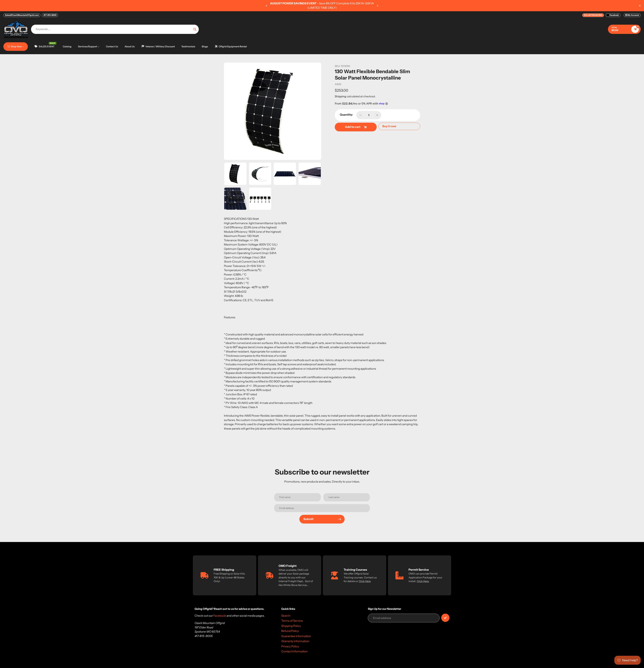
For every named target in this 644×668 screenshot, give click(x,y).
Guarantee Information (296, 636)
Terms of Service (292, 620)
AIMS (338, 84)
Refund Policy (290, 631)
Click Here (364, 581)
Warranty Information (295, 641)
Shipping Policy (291, 626)
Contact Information (294, 651)
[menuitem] (15, 46)
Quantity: (346, 114)
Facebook (614, 15)
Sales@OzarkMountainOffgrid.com (22, 15)
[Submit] (445, 618)
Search (285, 615)
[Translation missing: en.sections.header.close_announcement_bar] (639, 5)
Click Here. (423, 581)
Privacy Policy (290, 646)
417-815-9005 (50, 15)
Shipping (340, 96)
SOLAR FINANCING (593, 15)
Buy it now (389, 126)
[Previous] (266, 5)
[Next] (377, 5)
